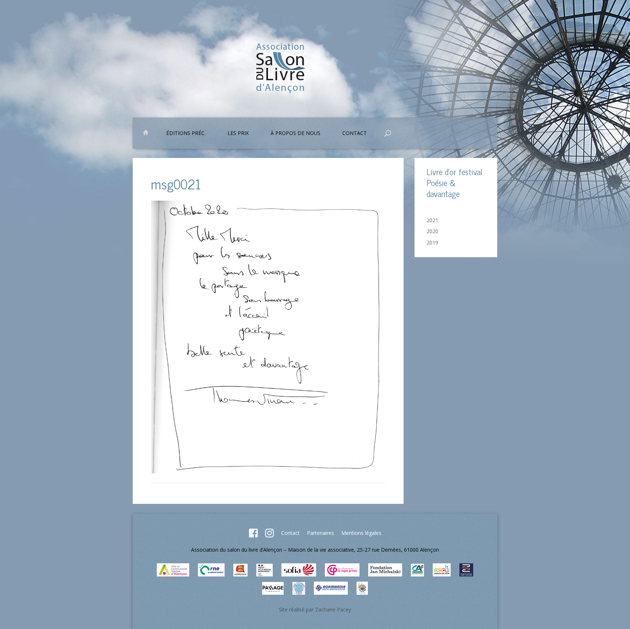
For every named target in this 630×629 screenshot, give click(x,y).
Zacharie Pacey (333, 609)
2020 (432, 231)
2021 (432, 220)
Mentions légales (361, 532)
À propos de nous (295, 133)
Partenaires (320, 532)
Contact (290, 532)
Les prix (238, 133)
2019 (432, 242)
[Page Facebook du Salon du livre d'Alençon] (253, 535)
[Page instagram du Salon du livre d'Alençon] (269, 535)
